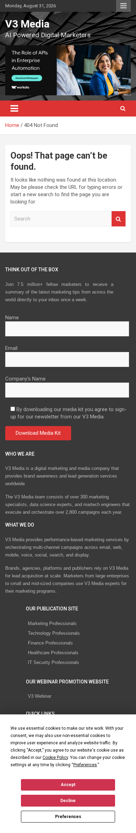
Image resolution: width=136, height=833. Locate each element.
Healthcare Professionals (53, 652)
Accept (68, 784)
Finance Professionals (50, 643)
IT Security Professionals (53, 662)
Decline (68, 800)
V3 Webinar (39, 696)
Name (12, 317)
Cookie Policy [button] (55, 757)
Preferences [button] (85, 764)
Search (119, 219)
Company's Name (25, 379)
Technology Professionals (54, 633)
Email (11, 348)
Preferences (68, 816)
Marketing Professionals (52, 623)
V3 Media (27, 24)
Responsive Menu (123, 6)
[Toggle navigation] (14, 109)
